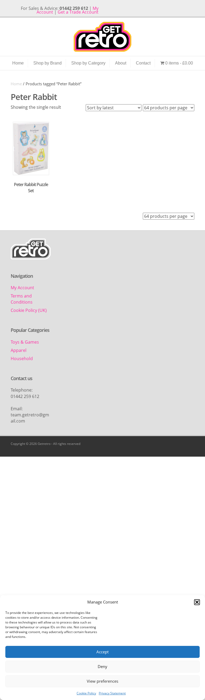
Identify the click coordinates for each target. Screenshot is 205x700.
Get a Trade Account (78, 12)
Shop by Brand (47, 63)
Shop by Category (88, 63)
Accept (102, 651)
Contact (143, 63)
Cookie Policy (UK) (29, 310)
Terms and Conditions (22, 299)
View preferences (102, 681)
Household (22, 358)
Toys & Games (25, 342)
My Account (22, 288)
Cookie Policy (86, 693)
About (120, 63)
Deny (102, 666)
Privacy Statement (112, 693)
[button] (197, 602)
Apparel (18, 350)
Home (18, 63)
